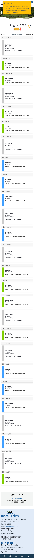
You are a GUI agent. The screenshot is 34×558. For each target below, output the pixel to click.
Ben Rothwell (16, 499)
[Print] (30, 26)
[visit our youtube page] (11, 542)
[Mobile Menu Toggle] (2, 3)
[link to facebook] (2, 542)
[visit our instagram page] (5, 542)
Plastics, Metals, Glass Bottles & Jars (17, 68)
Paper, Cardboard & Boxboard (15, 166)
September (28, 34)
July (4, 34)
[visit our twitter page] (8, 542)
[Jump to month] (19, 29)
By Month (16, 29)
